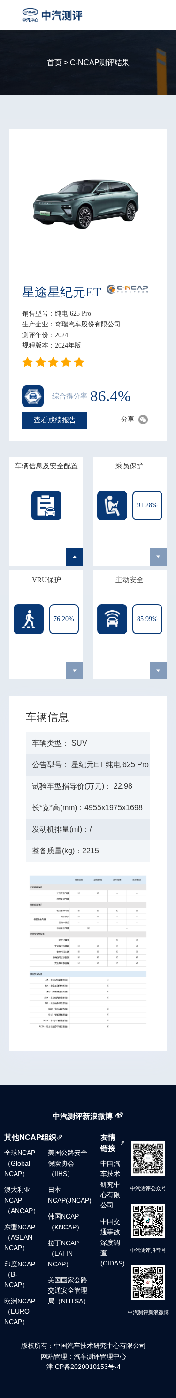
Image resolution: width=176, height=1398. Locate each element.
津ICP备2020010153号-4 (83, 1366)
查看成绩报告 (55, 419)
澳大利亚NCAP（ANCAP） (21, 1200)
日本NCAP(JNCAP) (70, 1195)
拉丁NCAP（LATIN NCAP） (63, 1254)
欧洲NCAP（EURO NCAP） (19, 1312)
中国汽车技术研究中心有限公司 (110, 1184)
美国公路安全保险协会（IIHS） (67, 1163)
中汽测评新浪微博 (83, 1116)
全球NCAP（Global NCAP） (19, 1163)
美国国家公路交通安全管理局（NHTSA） (69, 1291)
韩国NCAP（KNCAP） (65, 1221)
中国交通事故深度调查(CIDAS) (112, 1242)
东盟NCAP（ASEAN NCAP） (19, 1238)
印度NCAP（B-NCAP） (19, 1275)
